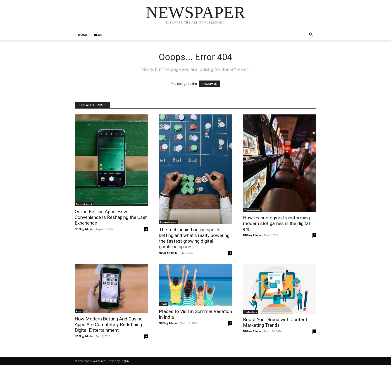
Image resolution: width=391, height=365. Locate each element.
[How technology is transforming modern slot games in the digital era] (279, 163)
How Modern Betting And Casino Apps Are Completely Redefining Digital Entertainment (109, 324)
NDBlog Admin (84, 229)
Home (83, 35)
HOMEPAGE (210, 83)
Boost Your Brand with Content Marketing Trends (275, 322)
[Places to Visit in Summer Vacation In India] (195, 285)
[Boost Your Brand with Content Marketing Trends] (279, 289)
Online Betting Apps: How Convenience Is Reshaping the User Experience (111, 217)
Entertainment (84, 204)
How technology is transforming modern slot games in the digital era (276, 223)
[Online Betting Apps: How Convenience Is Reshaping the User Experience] (111, 160)
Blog (98, 35)
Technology (250, 311)
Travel (163, 303)
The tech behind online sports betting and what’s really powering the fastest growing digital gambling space (194, 238)
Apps (78, 311)
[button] (310, 35)
